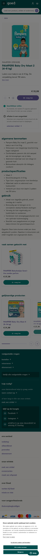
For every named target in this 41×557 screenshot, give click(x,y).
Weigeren (20, 552)
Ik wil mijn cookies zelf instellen (20, 542)
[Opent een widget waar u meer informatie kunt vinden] (33, 553)
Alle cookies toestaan (20, 547)
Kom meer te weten (9, 537)
